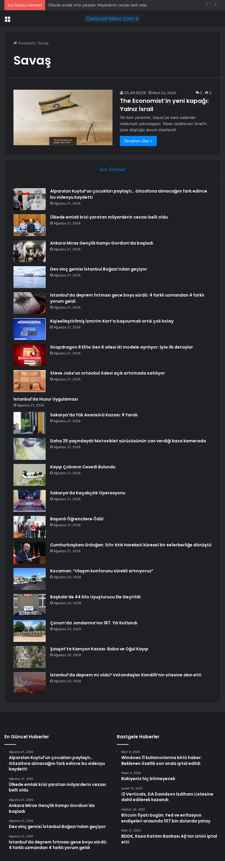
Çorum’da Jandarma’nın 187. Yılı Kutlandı (93, 623)
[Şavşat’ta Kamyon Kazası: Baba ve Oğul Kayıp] (29, 657)
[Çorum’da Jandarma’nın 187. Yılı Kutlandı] (29, 631)
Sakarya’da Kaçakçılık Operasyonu (87, 493)
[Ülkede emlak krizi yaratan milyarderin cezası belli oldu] (29, 225)
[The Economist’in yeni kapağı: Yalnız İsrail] (62, 117)
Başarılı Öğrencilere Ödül (76, 519)
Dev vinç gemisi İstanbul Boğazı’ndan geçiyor (98, 269)
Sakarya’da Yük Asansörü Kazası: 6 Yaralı (94, 415)
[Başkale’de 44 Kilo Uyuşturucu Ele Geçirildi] (29, 605)
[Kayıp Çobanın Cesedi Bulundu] (29, 475)
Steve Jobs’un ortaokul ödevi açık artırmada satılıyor (107, 373)
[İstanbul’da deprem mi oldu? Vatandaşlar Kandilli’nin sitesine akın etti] (29, 683)
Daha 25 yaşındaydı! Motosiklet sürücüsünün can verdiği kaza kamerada (128, 441)
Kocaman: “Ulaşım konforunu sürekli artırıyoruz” (102, 571)
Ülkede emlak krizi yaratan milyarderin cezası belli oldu (97, 5)
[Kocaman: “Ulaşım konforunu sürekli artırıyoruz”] (29, 579)
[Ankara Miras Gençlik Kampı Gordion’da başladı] (29, 251)
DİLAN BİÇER (135, 93)
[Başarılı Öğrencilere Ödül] (29, 527)
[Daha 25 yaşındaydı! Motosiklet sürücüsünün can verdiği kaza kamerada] (29, 449)
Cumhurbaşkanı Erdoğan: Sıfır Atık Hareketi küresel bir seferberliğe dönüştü (131, 545)
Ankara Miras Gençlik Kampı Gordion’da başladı (101, 243)
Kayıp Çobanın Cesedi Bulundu (82, 467)
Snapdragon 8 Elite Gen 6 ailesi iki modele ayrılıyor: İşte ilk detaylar (121, 347)
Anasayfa (26, 43)
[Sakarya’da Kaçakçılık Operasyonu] (29, 501)
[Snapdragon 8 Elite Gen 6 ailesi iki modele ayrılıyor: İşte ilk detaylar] (29, 355)
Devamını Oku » (138, 140)
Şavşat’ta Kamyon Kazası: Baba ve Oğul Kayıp (99, 649)
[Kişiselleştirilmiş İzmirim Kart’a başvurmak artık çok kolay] (29, 329)
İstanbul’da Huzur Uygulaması (45, 399)
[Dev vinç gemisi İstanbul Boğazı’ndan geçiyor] (29, 277)
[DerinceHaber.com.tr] (112, 18)
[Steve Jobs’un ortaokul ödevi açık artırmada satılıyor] (29, 381)
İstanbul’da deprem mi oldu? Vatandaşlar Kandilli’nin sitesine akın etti (125, 675)
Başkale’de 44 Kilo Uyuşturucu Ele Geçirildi (95, 597)
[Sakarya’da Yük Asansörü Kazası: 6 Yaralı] (29, 423)
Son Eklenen (113, 169)
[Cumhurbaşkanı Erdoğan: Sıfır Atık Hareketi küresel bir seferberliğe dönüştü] (29, 553)
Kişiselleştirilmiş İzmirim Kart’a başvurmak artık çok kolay (111, 321)
